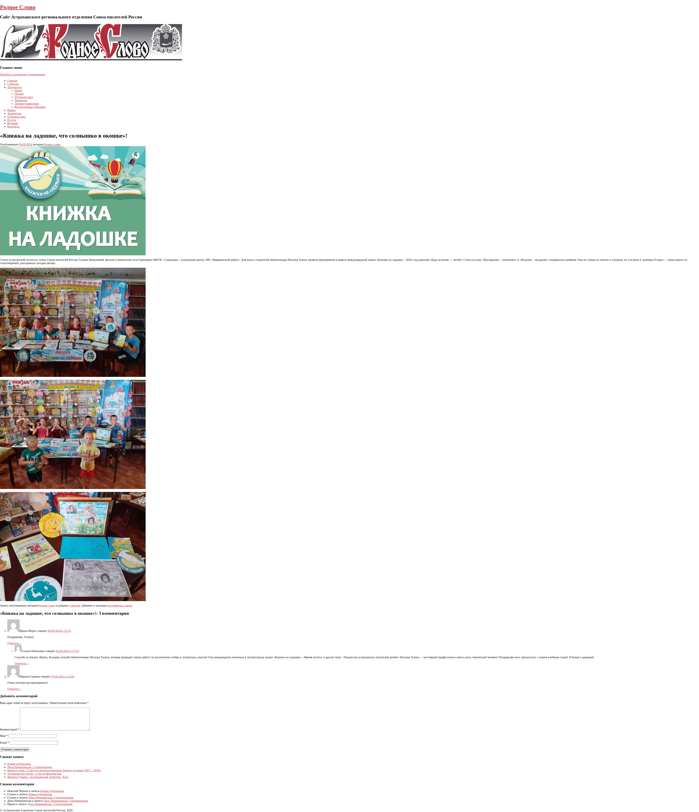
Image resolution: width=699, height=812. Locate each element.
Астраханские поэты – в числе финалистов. (34, 773)
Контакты (13, 126)
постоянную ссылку (120, 605)
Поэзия (19, 93)
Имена (11, 110)
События (12, 84)
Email (4, 742)
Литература (14, 87)
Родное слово (52, 144)
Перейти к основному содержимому (22, 74)
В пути (11, 120)
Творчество (14, 113)
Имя (3, 735)
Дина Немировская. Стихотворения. (29, 767)
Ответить (14, 643)
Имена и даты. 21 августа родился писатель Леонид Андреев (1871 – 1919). (54, 770)
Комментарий (9, 729)
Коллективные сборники (30, 106)
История (12, 123)
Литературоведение (27, 103)
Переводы (21, 100)
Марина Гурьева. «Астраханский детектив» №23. (38, 777)
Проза (18, 90)
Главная (12, 80)
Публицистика (24, 97)
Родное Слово (17, 7)
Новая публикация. (19, 763)
